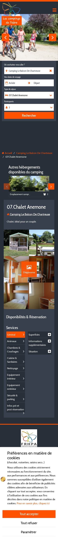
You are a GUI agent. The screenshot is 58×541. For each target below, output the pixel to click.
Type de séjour (10, 89)
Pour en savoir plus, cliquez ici (33, 503)
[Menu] (54, 10)
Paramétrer (29, 532)
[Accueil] (12, 8)
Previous (5, 37)
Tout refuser (29, 523)
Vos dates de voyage (12, 77)
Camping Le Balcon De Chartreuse (29, 214)
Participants (9, 101)
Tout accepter (29, 514)
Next (52, 37)
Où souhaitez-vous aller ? (14, 64)
